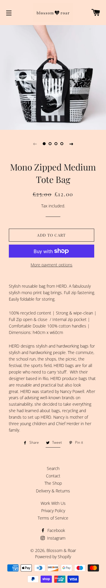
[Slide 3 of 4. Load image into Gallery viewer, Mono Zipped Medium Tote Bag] (56, 144)
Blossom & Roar (61, 550)
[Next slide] (71, 143)
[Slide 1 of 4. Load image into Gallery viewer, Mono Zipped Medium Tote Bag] (44, 144)
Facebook (55, 530)
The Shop (53, 483)
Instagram (55, 538)
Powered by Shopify (53, 556)
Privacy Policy (53, 510)
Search (53, 468)
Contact (53, 476)
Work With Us (53, 503)
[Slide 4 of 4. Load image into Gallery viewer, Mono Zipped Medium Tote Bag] (62, 144)
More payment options (51, 265)
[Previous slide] (34, 143)
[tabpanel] (53, 77)
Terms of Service (53, 518)
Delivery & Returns (53, 491)
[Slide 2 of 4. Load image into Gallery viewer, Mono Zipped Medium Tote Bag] (50, 144)
